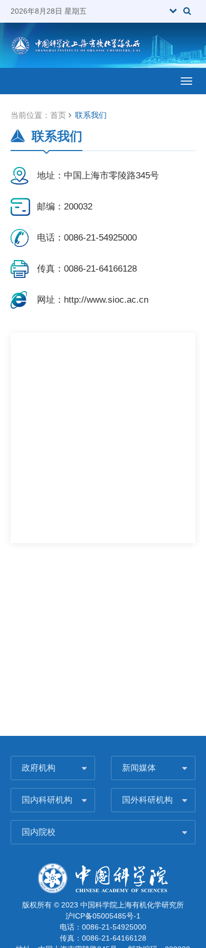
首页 (58, 115)
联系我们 (91, 115)
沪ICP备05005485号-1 (103, 916)
